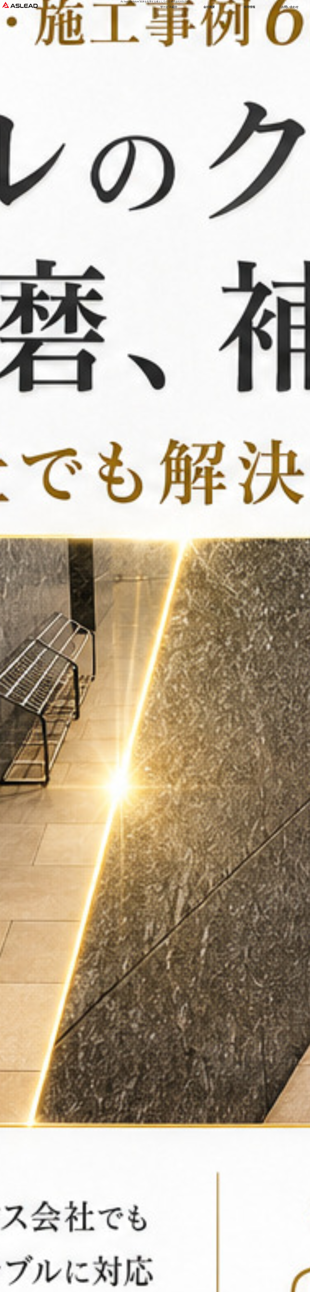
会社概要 (209, 6)
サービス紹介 (168, 6)
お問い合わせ (290, 6)
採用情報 (249, 6)
